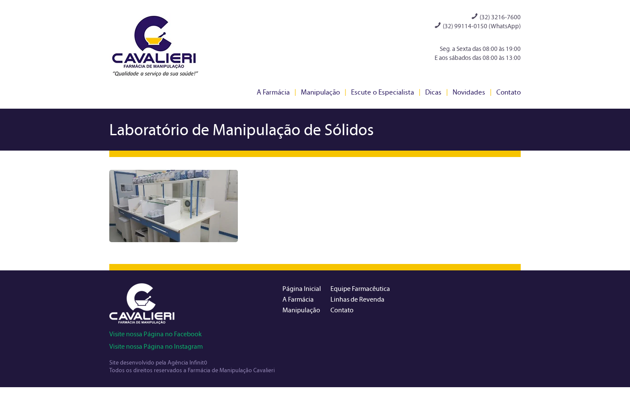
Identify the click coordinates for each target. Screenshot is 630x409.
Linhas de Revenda (357, 299)
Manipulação (320, 92)
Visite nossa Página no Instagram (156, 346)
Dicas (433, 92)
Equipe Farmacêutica (360, 289)
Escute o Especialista (382, 92)
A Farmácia (273, 92)
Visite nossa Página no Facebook (155, 334)
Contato (508, 92)
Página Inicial (301, 289)
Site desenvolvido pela (138, 362)
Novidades (469, 92)
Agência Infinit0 (187, 362)
